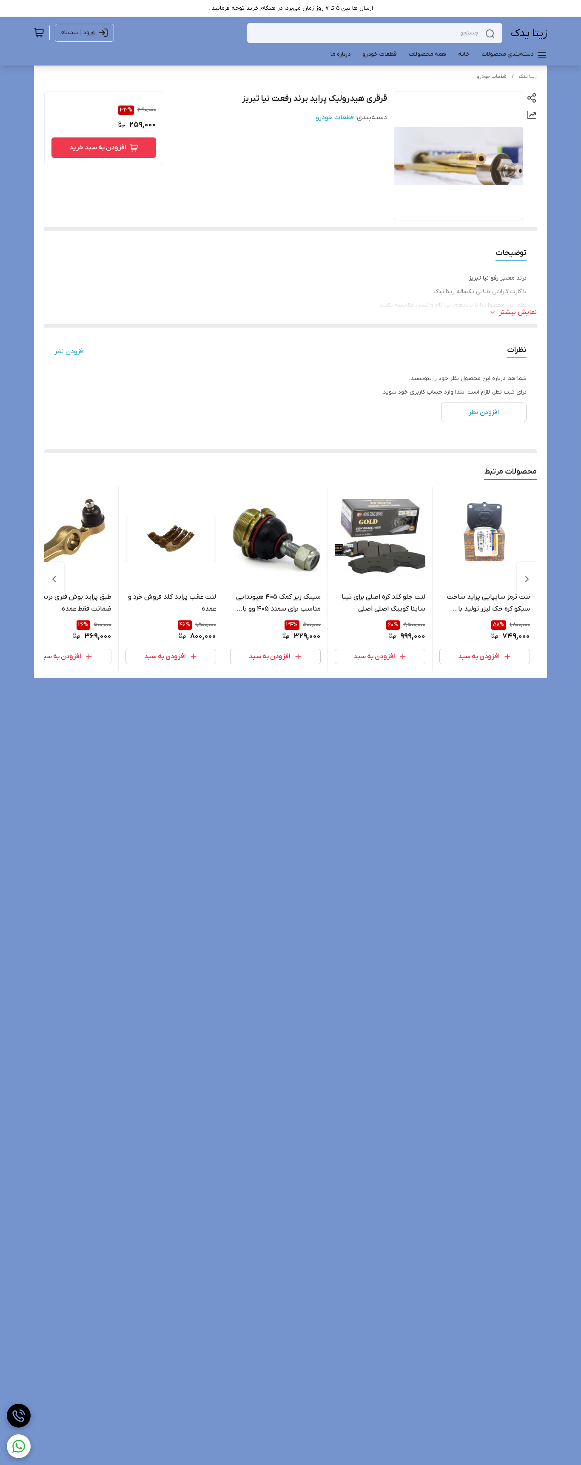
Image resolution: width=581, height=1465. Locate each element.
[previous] (527, 579)
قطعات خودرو (491, 76)
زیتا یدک (529, 33)
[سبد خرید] (39, 33)
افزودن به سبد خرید (97, 147)
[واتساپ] (19, 1446)
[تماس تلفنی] (19, 1416)
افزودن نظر (69, 351)
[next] (54, 579)
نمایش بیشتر (518, 312)
